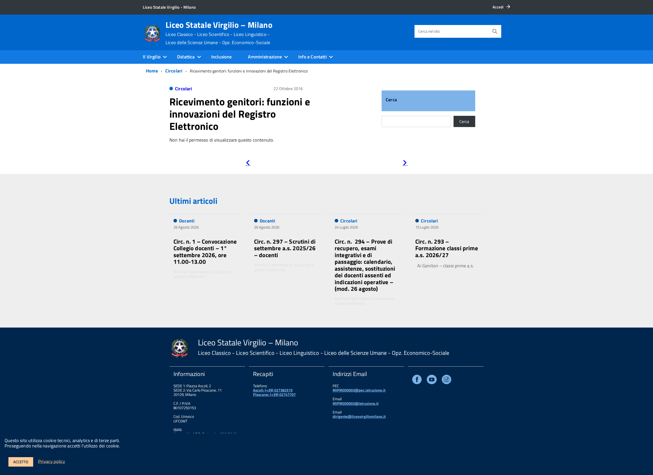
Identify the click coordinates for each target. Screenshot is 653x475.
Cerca (391, 100)
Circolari (174, 70)
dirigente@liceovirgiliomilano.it (359, 416)
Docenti (187, 220)
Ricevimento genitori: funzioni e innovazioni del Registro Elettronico (239, 114)
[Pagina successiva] (405, 164)
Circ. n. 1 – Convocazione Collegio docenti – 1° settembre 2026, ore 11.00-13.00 (205, 251)
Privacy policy (51, 461)
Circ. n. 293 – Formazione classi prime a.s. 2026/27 (446, 248)
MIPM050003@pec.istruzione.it (359, 390)
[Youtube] (432, 380)
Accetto (20, 462)
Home (152, 70)
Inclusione (221, 56)
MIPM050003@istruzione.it (356, 403)
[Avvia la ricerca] (494, 31)
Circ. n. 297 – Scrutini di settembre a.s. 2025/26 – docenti (285, 248)
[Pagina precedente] (247, 164)
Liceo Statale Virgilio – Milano (219, 33)
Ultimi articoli (193, 201)
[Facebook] (417, 380)
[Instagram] (446, 380)
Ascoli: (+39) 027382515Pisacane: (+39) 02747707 (274, 392)
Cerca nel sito (429, 31)
